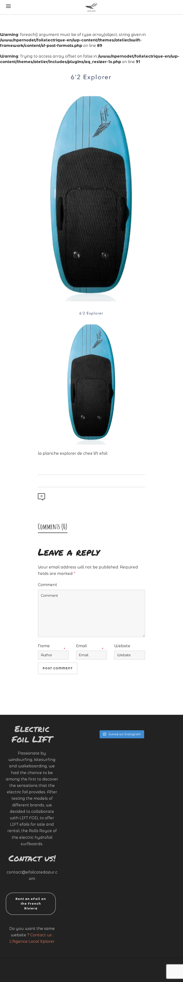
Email (81, 646)
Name (44, 646)
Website (122, 646)
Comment (47, 584)
